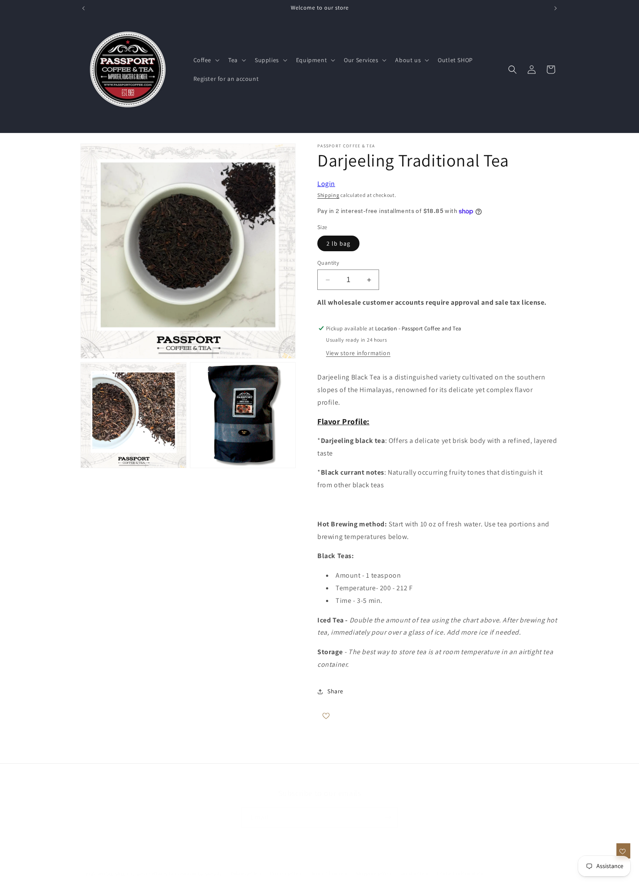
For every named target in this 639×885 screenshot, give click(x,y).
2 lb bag (338, 243)
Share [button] (335, 691)
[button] (205, 60)
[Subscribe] (387, 817)
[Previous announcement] (83, 8)
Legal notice (414, 873)
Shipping (328, 195)
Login (326, 183)
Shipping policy (374, 873)
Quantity (328, 262)
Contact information (460, 873)
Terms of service (329, 873)
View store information (358, 353)
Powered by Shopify (199, 874)
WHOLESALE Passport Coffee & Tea (137, 874)
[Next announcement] (555, 8)
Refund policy (245, 873)
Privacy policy (286, 873)
